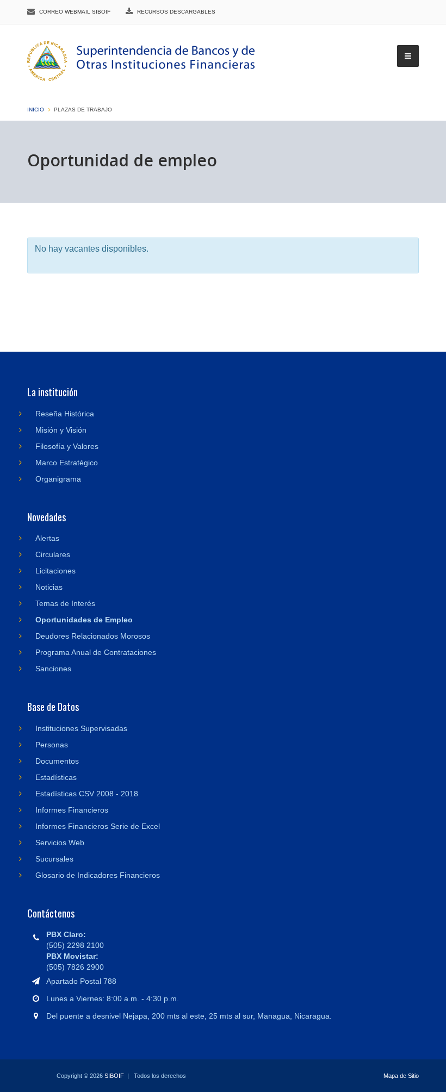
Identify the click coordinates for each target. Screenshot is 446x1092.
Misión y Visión (60, 430)
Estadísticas (56, 777)
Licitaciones (55, 570)
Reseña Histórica (64, 413)
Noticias (49, 587)
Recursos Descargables (176, 12)
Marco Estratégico (66, 462)
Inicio (35, 110)
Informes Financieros (71, 810)
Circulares (52, 554)
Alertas (47, 538)
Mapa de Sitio (401, 1075)
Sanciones (53, 668)
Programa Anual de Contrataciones (95, 652)
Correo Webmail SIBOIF (74, 12)
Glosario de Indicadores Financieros (97, 875)
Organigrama (58, 479)
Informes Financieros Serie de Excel (97, 826)
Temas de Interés (65, 603)
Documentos (57, 761)
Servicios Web (59, 842)
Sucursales (54, 858)
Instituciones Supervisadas (81, 728)
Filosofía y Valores (66, 446)
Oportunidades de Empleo (84, 619)
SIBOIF (114, 1075)
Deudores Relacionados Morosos (92, 636)
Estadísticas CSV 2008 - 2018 (86, 793)
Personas (51, 744)
